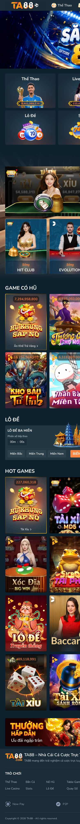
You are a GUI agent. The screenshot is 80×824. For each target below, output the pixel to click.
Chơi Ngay (26, 246)
